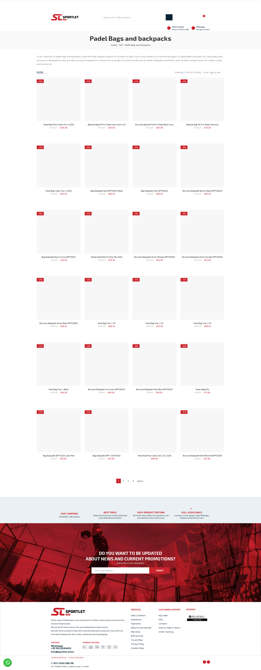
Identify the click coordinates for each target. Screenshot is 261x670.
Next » (140, 481)
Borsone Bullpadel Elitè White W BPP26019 (202, 455)
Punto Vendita (178, 27)
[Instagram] (208, 662)
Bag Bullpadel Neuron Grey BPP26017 (58, 257)
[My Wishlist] (198, 17)
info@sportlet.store (62, 651)
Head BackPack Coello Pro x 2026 (58, 124)
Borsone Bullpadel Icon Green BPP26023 (106, 389)
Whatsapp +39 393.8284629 (61, 646)
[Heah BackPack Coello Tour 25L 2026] (154, 430)
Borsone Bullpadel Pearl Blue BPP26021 (154, 389)
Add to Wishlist (74, 82)
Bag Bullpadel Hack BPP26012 (154, 191)
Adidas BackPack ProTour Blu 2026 (106, 257)
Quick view (74, 88)
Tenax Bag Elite (202, 389)
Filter (40, 72)
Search (169, 17)
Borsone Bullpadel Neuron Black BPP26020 (202, 191)
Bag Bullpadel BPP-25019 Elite (107, 455)
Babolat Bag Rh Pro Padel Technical (202, 124)
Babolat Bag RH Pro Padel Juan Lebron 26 (106, 124)
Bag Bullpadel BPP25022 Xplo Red (58, 455)
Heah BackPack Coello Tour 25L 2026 (154, 455)
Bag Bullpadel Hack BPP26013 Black (106, 191)
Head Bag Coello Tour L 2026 (59, 191)
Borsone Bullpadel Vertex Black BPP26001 (58, 323)
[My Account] (208, 17)
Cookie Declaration (76, 657)
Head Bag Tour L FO (106, 323)
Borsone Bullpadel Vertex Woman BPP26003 (154, 257)
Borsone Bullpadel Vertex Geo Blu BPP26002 (202, 257)
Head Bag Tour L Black (59, 389)
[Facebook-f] (204, 662)
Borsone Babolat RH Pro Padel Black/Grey (154, 124)
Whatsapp (200, 27)
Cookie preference (58, 657)
